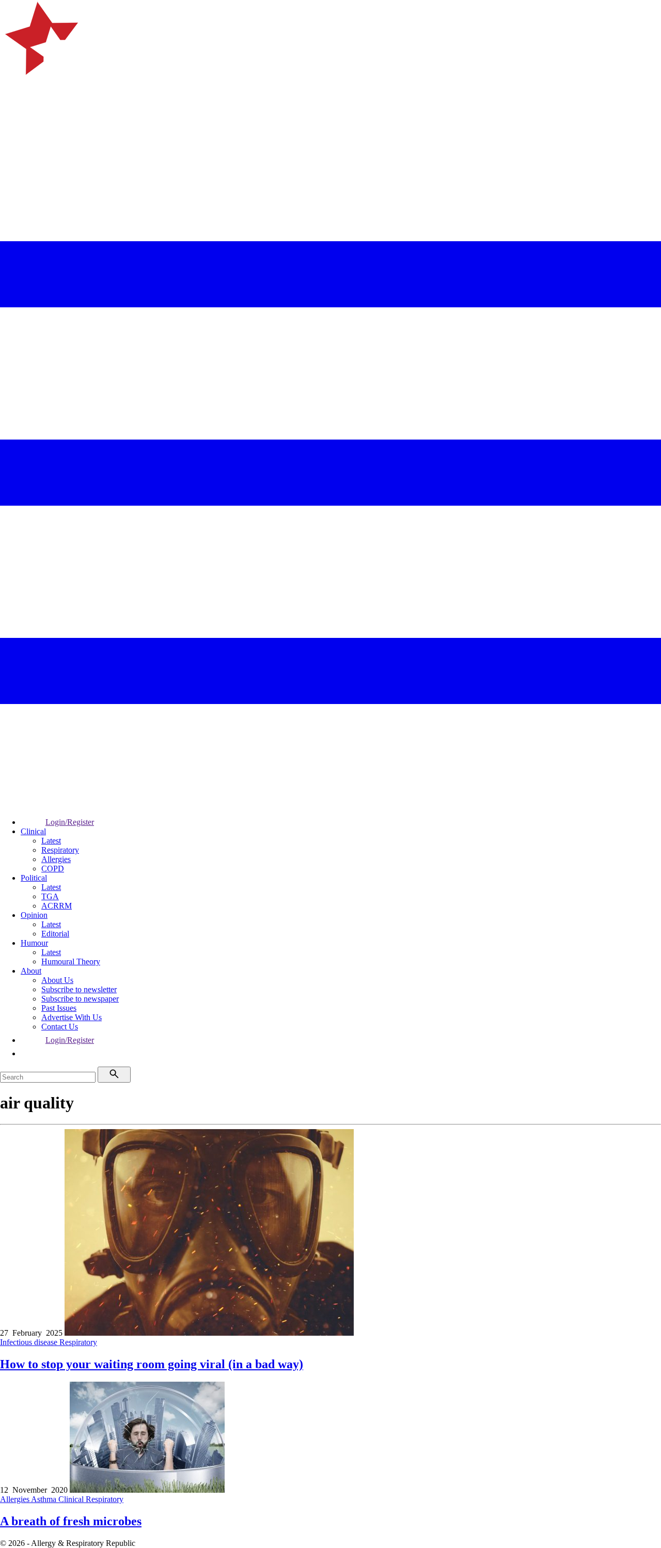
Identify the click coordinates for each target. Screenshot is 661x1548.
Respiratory (60, 850)
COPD (52, 868)
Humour (34, 943)
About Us (57, 980)
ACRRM (56, 905)
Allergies (56, 859)
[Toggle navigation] (12, 137)
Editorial (55, 933)
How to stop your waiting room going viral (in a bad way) (151, 1364)
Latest (51, 840)
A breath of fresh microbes (70, 1521)
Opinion (34, 915)
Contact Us (59, 1026)
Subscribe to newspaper (80, 998)
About (31, 970)
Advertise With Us (71, 1017)
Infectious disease (29, 1342)
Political (34, 877)
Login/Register (69, 822)
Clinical (33, 831)
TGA (50, 896)
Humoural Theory (70, 961)
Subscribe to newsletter (79, 989)
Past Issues (58, 1008)
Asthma (44, 1499)
